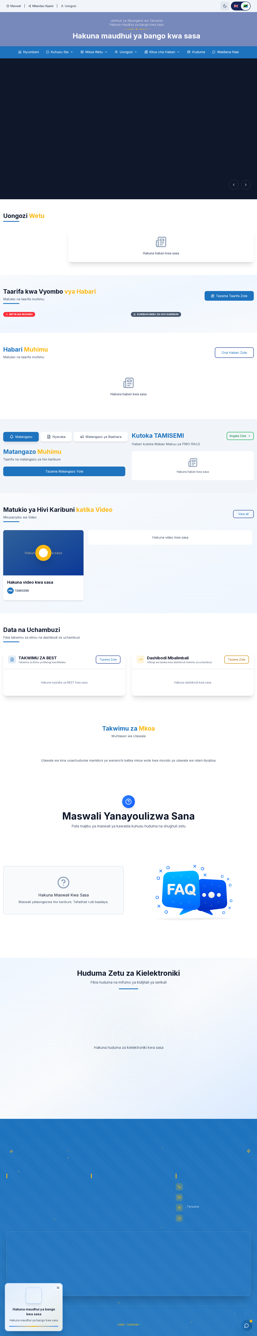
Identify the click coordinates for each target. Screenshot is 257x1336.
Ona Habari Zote (234, 353)
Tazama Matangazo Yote (64, 471)
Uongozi (70, 6)
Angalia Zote (237, 436)
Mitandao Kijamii (42, 6)
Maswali (15, 6)
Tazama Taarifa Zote (231, 296)
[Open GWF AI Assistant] (246, 1325)
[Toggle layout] (58, 1286)
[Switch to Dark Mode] (224, 6)
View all (243, 514)
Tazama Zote (108, 659)
